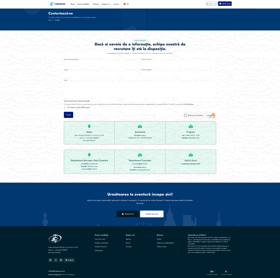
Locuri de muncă (100, 239)
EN (128, 4)
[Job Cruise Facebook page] (50, 260)
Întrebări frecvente (151, 214)
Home (73, 4)
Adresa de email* (146, 59)
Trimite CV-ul (129, 214)
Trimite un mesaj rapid (140, 40)
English (70, 260)
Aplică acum (226, 4)
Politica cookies (161, 247)
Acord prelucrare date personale (77, 101)
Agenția (128, 239)
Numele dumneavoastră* (71, 59)
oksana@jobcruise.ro (140, 167)
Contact (116, 4)
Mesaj (65, 80)
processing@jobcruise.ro (89, 169)
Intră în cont (212, 4)
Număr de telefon (146, 70)
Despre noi (106, 4)
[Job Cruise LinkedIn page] (61, 260)
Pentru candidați (83, 4)
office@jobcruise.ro (140, 135)
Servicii (128, 243)
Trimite (68, 115)
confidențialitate (188, 104)
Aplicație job (99, 250)
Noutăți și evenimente (101, 243)
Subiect (66, 70)
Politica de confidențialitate (165, 243)
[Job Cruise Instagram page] (56, 260)
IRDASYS (65, 275)
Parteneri (96, 4)
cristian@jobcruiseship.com (89, 164)
